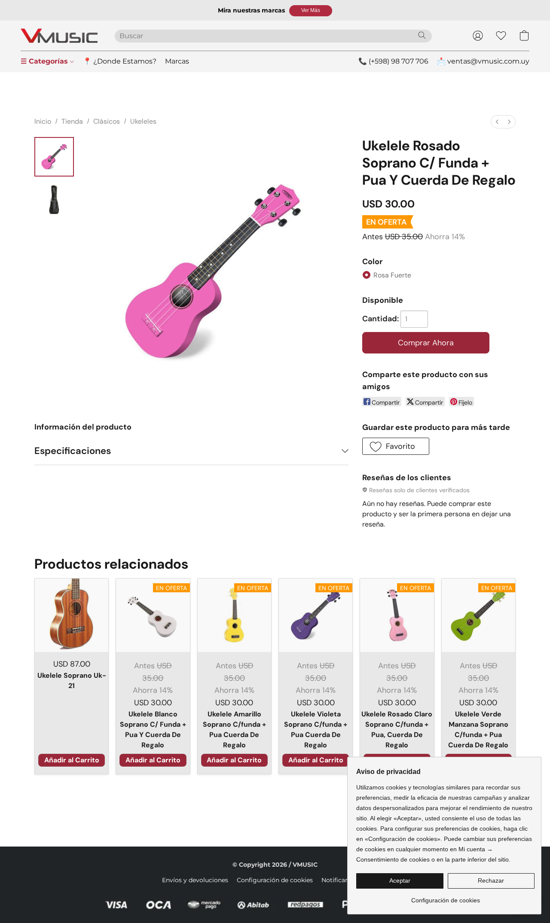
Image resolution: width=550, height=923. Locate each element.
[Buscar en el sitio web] (422, 35)
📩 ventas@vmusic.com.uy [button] (483, 61)
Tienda (72, 121)
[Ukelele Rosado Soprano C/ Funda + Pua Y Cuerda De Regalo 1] (54, 199)
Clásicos (106, 121)
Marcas (177, 61)
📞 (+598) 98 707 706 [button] (393, 61)
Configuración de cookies (275, 880)
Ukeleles (143, 121)
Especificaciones (72, 451)
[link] (445, 897)
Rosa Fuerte (392, 275)
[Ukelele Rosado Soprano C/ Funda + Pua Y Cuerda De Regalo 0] (54, 157)
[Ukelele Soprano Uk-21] (71, 615)
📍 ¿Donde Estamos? (119, 61)
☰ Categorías (45, 61)
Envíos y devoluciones (195, 880)
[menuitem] (497, 122)
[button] (310, 10)
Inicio (42, 121)
